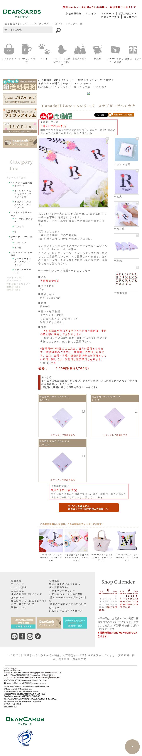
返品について (19, 607)
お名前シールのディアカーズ (66, 610)
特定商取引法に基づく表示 (64, 584)
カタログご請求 (110, 16)
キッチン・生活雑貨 (98, 80)
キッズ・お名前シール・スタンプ (62, 61)
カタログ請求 (19, 587)
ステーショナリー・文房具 (115, 60)
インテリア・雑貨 (26, 60)
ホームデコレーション (21, 238)
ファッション (9, 58)
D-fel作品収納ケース (23, 220)
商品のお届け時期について (26, 594)
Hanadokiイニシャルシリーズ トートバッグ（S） (102, 557)
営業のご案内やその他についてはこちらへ (67, 606)
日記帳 (97, 58)
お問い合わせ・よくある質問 (66, 594)
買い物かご (130, 16)
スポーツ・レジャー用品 (21, 254)
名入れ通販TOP (48, 80)
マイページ (107, 13)
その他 (18, 247)
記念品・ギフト (133, 58)
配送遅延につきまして (123, 7)
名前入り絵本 (80, 58)
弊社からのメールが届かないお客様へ (85, 7)
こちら (88, 133)
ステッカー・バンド (22, 271)
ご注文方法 (17, 590)
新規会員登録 (74, 13)
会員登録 (16, 580)
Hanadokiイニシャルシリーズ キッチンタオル (51, 557)
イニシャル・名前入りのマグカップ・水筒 (22, 194)
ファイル (19, 226)
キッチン (19, 186)
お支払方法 (17, 597)
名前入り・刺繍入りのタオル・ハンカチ (63, 83)
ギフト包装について (22, 604)
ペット (44, 58)
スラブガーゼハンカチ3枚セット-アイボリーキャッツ (76, 557)
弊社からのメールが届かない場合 (67, 599)
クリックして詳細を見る (63, 435)
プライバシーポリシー (62, 590)
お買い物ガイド (128, 13)
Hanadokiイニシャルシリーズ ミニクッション (127, 557)
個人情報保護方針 (59, 587)
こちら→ (84, 270)
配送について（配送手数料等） (29, 600)
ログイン (91, 13)
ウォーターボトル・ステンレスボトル (22, 261)
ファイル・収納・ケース (21, 214)
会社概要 (54, 580)
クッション (20, 242)
